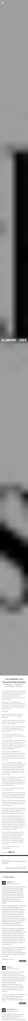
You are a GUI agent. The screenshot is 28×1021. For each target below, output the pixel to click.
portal (15, 726)
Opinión (19, 686)
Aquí (3, 714)
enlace (13, 720)
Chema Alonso (9, 684)
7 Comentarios (10, 686)
